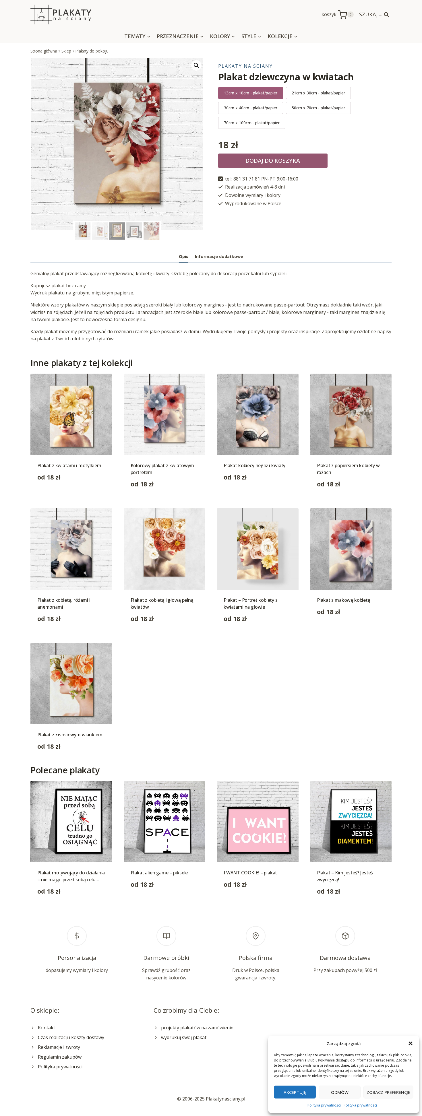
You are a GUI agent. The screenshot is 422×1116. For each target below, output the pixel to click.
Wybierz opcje (52, 495)
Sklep (66, 51)
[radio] (250, 93)
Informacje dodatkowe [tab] (219, 256)
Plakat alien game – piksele (159, 872)
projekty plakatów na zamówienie (197, 1027)
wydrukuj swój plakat (183, 1037)
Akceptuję (295, 1092)
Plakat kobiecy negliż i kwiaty (254, 465)
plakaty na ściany (245, 66)
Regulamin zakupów (60, 1057)
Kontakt (46, 1027)
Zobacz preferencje (388, 1092)
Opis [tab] (183, 256)
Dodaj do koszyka (272, 160)
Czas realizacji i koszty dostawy (71, 1037)
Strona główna (43, 51)
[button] (410, 1043)
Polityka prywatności (324, 1105)
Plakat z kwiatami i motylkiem (69, 465)
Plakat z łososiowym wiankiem (69, 734)
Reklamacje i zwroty (59, 1047)
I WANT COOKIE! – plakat (250, 872)
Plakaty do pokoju (92, 51)
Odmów (340, 1092)
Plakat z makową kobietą (343, 600)
